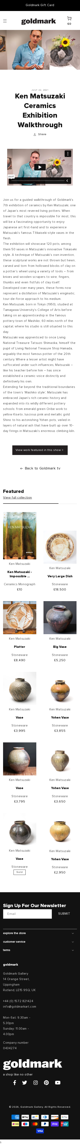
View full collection (17, 497)
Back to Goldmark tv (42, 468)
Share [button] (42, 134)
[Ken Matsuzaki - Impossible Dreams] (19, 536)
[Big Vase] (60, 618)
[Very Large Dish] (60, 548)
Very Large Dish (60, 576)
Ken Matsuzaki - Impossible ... (19, 574)
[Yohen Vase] (60, 689)
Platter (19, 646)
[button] (9, 20)
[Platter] (19, 618)
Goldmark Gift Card (40, 5)
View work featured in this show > (40, 450)
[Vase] (19, 689)
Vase (19, 717)
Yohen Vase (60, 717)
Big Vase (60, 646)
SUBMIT (64, 913)
